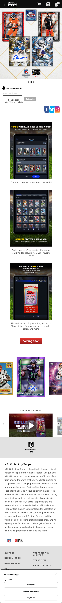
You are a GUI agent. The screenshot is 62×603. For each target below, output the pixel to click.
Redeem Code (13, 558)
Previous (3, 41)
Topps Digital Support (41, 554)
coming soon (31, 341)
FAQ (7, 569)
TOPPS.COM (39, 560)
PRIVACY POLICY (42, 565)
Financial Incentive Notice (14, 101)
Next (58, 41)
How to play (13, 563)
